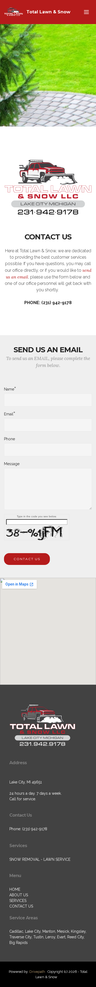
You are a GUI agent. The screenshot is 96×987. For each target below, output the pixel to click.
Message (11, 464)
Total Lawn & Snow (48, 11)
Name (9, 389)
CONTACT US (27, 559)
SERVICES (17, 900)
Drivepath (37, 972)
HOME (14, 889)
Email (8, 413)
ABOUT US (18, 895)
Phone (9, 439)
